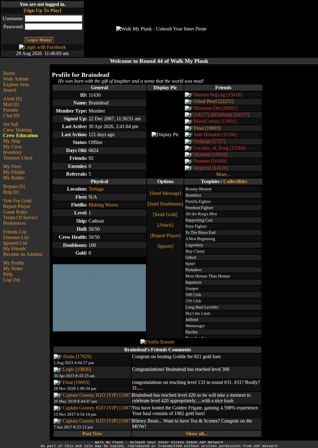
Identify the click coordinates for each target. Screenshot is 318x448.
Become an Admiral (22, 254)
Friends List (14, 231)
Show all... (196, 433)
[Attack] (165, 225)
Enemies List (16, 237)
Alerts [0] (12, 98)
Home (9, 73)
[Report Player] (165, 235)
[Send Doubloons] (165, 203)
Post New (92, 433)
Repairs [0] (14, 186)
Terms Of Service (20, 217)
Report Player (16, 206)
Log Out (11, 279)
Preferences (14, 223)
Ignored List (15, 243)
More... (223, 174)
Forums (10, 110)
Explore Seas (16, 84)
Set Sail (10, 124)
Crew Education (20, 135)
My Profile (13, 263)
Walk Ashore (16, 78)
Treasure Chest (17, 157)
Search (9, 90)
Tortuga (96, 189)
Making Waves (103, 204)
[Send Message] (165, 193)
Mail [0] (11, 104)
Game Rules (15, 212)
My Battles (14, 177)
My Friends (14, 248)
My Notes (13, 268)
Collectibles (235, 181)
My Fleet (12, 166)
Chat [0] (11, 115)
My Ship (11, 141)
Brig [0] (11, 192)
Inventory (12, 152)
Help (8, 274)
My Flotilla (14, 172)
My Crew (12, 146)
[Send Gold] (165, 214)
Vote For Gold (17, 200)
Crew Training (17, 129)
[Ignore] (165, 246)
